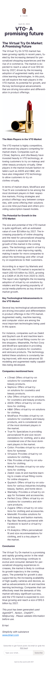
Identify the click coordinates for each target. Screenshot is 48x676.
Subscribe (39, 653)
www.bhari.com (10, 635)
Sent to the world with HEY (24, 662)
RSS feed (23, 648)
